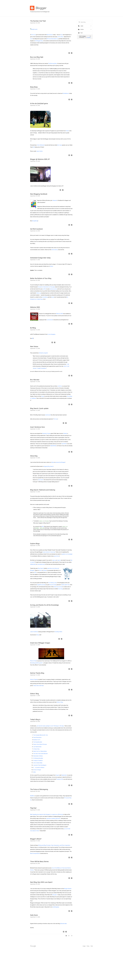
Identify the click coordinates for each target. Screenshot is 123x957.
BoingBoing (35, 220)
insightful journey (41, 584)
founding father (58, 631)
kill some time (52, 584)
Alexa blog (33, 456)
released (54, 200)
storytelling (44, 297)
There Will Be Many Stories (39, 861)
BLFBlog (33, 328)
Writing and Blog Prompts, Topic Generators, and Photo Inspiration (54, 845)
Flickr (67, 130)
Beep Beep (34, 87)
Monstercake (63, 923)
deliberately (33, 564)
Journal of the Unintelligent (39, 765)
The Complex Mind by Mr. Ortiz (40, 735)
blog (43, 396)
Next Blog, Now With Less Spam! (41, 882)
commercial (50, 319)
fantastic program (43, 353)
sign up (54, 560)
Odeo (38, 634)
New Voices (34, 346)
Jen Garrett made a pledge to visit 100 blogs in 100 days (50, 726)
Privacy (88, 946)
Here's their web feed (38, 685)
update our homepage (67, 554)
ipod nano (40, 479)
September (64, 775)
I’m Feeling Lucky (52, 582)
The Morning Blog (52, 63)
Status (51, 266)
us (35, 34)
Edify (34, 772)
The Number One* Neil (38, 21)
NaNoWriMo (53, 445)
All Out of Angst (37, 769)
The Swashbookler (37, 742)
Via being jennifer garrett (37, 662)
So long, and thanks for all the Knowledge (44, 605)
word (40, 570)
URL (35, 572)
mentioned (47, 415)
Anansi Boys (60, 36)
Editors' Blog (34, 694)
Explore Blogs (35, 543)
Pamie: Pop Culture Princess (40, 744)
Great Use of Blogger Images (40, 643)
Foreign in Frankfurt (38, 760)
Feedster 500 (60, 779)
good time (56, 556)
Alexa (53, 462)
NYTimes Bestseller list (52, 38)
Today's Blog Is (35, 719)
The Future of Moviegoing (39, 789)
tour (62, 34)
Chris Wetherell (40, 145)
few (32, 34)
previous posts (53, 289)
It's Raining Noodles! (38, 758)
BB (32, 338)
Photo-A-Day (33, 660)
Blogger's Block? (35, 839)
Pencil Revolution (37, 737)
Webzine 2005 (35, 307)
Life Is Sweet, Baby (37, 762)
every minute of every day (49, 552)
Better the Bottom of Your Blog (40, 278)
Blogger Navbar (67, 888)
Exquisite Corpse (46, 433)
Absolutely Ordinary (38, 756)
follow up (38, 293)
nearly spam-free (65, 584)
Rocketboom (66, 93)
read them (63, 443)
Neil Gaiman (50, 34)
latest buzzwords (58, 586)
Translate (89, 37)
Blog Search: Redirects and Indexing (42, 490)
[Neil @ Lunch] (33, 29)
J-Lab (67, 364)
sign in (59, 560)
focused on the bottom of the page (46, 287)
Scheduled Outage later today (40, 258)
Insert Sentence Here (37, 427)
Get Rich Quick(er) (36, 229)
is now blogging (51, 334)
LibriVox (60, 386)
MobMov (32, 795)
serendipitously (41, 564)
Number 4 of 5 (36, 739)
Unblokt (65, 433)
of (33, 34)
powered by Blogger (60, 462)
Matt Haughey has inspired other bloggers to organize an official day (46, 814)
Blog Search (50, 466)
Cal (34, 147)
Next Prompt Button (35, 853)
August (57, 775)
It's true (55, 419)
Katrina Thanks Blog (37, 673)
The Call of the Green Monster (40, 753)
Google (84, 946)
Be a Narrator (34, 380)
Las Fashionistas (37, 746)
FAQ (43, 526)
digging (45, 466)
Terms (92, 946)
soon (31, 38)
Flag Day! (33, 808)
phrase (45, 570)
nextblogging (56, 907)
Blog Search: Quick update (39, 408)
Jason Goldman (34, 631)
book (53, 297)
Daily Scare (34, 915)
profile (44, 289)
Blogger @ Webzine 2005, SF (40, 159)
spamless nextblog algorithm (53, 818)
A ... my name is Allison (38, 767)
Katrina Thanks (33, 679)
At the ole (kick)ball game (39, 103)
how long (60, 588)
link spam (54, 894)
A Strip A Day (36, 749)
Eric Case (59, 145)
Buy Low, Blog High (36, 57)
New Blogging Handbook (38, 194)
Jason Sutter (39, 151)
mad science (55, 249)
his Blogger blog (39, 40)
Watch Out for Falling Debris (40, 751)
